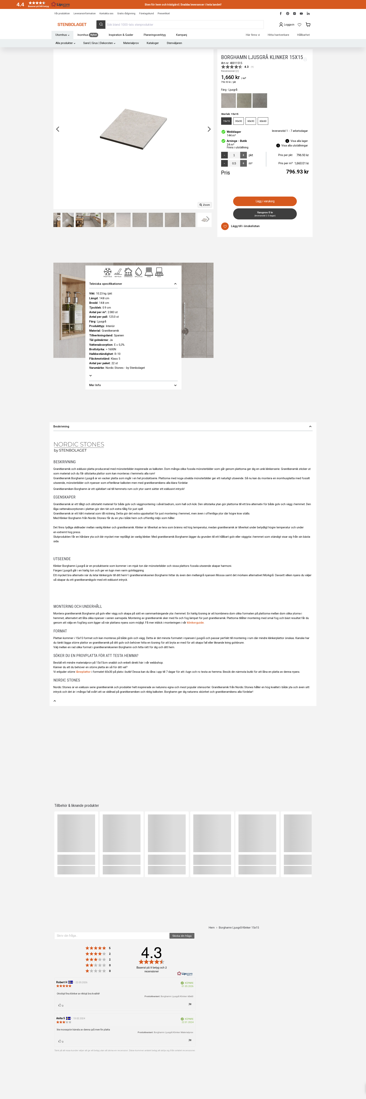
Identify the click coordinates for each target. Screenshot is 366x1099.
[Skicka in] (100, 24)
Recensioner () (230, 71)
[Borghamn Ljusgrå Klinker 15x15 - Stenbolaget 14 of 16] (155, 220)
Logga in (289, 24)
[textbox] (112, 935)
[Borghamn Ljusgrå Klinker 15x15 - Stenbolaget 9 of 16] (68, 220)
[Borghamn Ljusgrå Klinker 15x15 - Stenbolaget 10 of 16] (88, 220)
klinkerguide (195, 622)
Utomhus (61, 35)
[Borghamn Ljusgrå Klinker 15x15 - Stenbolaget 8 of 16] (55, 220)
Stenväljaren (174, 43)
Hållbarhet (303, 35)
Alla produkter (64, 43)
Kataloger (153, 43)
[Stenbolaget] (72, 24)
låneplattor (83, 671)
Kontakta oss (106, 13)
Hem (212, 927)
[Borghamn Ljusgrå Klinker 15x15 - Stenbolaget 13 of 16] (139, 220)
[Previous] (58, 129)
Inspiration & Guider (121, 35)
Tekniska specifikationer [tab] (133, 284)
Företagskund (146, 13)
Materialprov (131, 43)
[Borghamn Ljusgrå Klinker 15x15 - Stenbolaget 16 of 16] (188, 220)
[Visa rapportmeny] (190, 1004)
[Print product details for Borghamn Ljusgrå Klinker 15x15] (305, 59)
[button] (42, 4)
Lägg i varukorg (265, 201)
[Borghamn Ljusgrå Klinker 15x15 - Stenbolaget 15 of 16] (172, 220)
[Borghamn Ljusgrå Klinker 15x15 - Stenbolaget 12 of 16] (123, 220)
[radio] (228, 100)
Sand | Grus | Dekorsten (98, 43)
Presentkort (164, 13)
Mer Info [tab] (133, 385)
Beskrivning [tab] (183, 426)
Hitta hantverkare (278, 35)
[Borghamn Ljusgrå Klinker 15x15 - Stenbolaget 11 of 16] (109, 220)
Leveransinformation (85, 13)
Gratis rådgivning (126, 13)
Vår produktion (62, 13)
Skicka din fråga (182, 935)
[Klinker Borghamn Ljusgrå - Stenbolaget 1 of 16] (204, 220)
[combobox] (180, 24)
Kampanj (181, 35)
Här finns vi (253, 35)
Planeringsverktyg (155, 35)
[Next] (209, 129)
